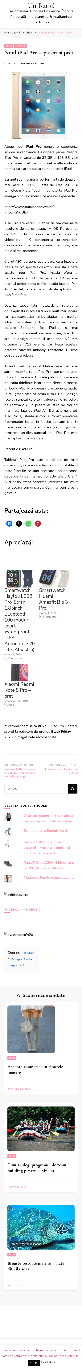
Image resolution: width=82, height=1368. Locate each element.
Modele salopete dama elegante (49, 877)
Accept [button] (34, 1362)
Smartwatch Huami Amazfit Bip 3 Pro (53, 599)
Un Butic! (41, 5)
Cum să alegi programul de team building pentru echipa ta (36, 1167)
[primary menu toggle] (5, 14)
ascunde (28, 953)
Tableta (10, 459)
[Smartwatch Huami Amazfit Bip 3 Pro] (54, 578)
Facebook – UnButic (22, 910)
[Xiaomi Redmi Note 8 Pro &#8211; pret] (19, 673)
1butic (12, 63)
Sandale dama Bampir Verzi (45, 830)
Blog (9, 46)
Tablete (21, 46)
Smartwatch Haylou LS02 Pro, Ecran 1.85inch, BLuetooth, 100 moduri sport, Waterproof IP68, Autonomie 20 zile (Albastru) (19, 620)
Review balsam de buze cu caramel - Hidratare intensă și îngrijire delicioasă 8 (47, 848)
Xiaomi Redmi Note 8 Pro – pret (19, 690)
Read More (48, 1362)
